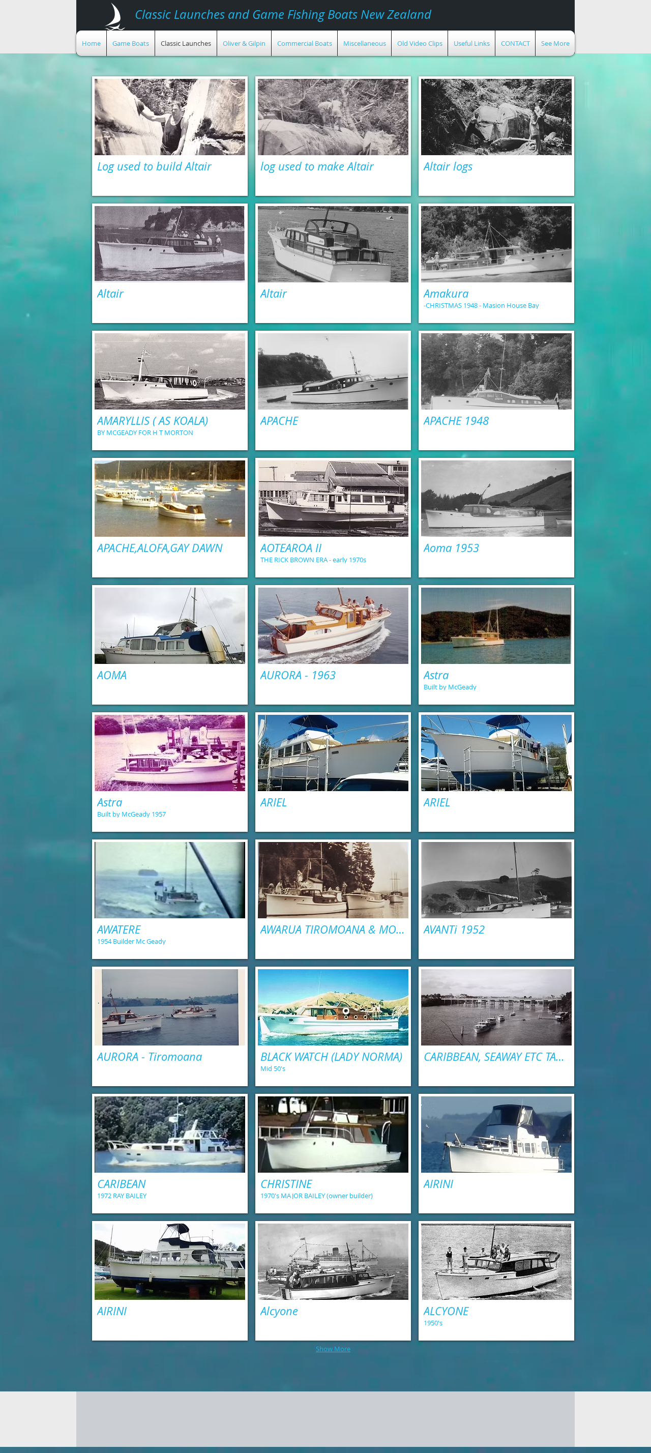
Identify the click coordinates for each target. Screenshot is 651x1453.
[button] (170, 136)
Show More (333, 1348)
